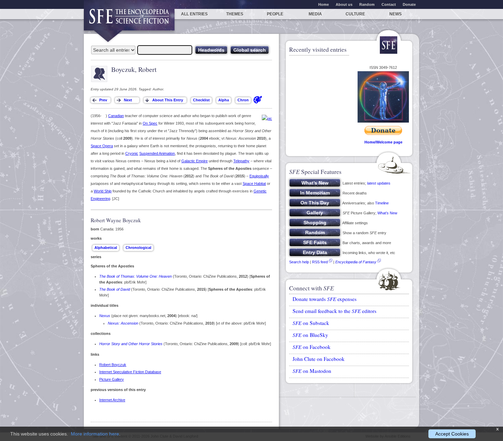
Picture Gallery (111, 379)
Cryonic (131, 153)
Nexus (104, 316)
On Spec (150, 123)
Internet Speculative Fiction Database (130, 372)
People (275, 14)
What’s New (387, 213)
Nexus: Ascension (123, 323)
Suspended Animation (157, 153)
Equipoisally (259, 176)
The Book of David (114, 289)
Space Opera (102, 146)
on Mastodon (312, 370)
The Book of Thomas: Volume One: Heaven (135, 276)
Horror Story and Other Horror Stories (131, 344)
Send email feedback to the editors (334, 310)
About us (344, 4)
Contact (389, 4)
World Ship (103, 191)
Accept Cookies (452, 434)
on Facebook (312, 346)
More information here (95, 434)
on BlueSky (310, 334)
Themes (234, 14)
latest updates (378, 183)
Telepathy (241, 161)
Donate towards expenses (325, 298)
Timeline (382, 203)
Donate (409, 4)
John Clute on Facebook (319, 358)
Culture (355, 14)
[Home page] (129, 19)
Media (315, 14)
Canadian (116, 116)
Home (323, 4)
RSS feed (320, 262)
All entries (194, 14)
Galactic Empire (194, 161)
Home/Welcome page (383, 142)
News (395, 14)
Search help (299, 262)
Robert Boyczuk (112, 365)
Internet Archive (112, 400)
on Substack (311, 322)
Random (367, 4)
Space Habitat (254, 183)
